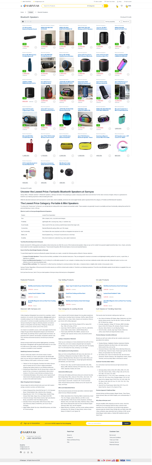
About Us (69, 435)
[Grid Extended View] (25, 21)
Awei (116, 245)
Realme (100, 375)
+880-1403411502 (26, 1)
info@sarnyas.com (39, 1)
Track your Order (114, 439)
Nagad (101, 413)
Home (22, 12)
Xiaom (123, 245)
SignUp (126, 423)
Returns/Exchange (114, 444)
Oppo (100, 379)
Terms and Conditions (115, 437)
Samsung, (77, 317)
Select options (128, 128)
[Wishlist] (122, 6)
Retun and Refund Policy (73, 439)
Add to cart (35, 47)
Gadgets (30, 12)
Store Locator (98, 1)
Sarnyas (53, 272)
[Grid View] (23, 21)
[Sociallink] (21, 452)
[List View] (28, 21)
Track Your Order (110, 1)
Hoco (119, 245)
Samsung (101, 370)
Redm (115, 387)
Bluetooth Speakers (27, 25)
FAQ (68, 442)
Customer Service (114, 442)
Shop (120, 1)
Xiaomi (73, 317)
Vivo (104, 379)
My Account (128, 1)
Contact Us (70, 437)
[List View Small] (30, 21)
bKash (97, 413)
